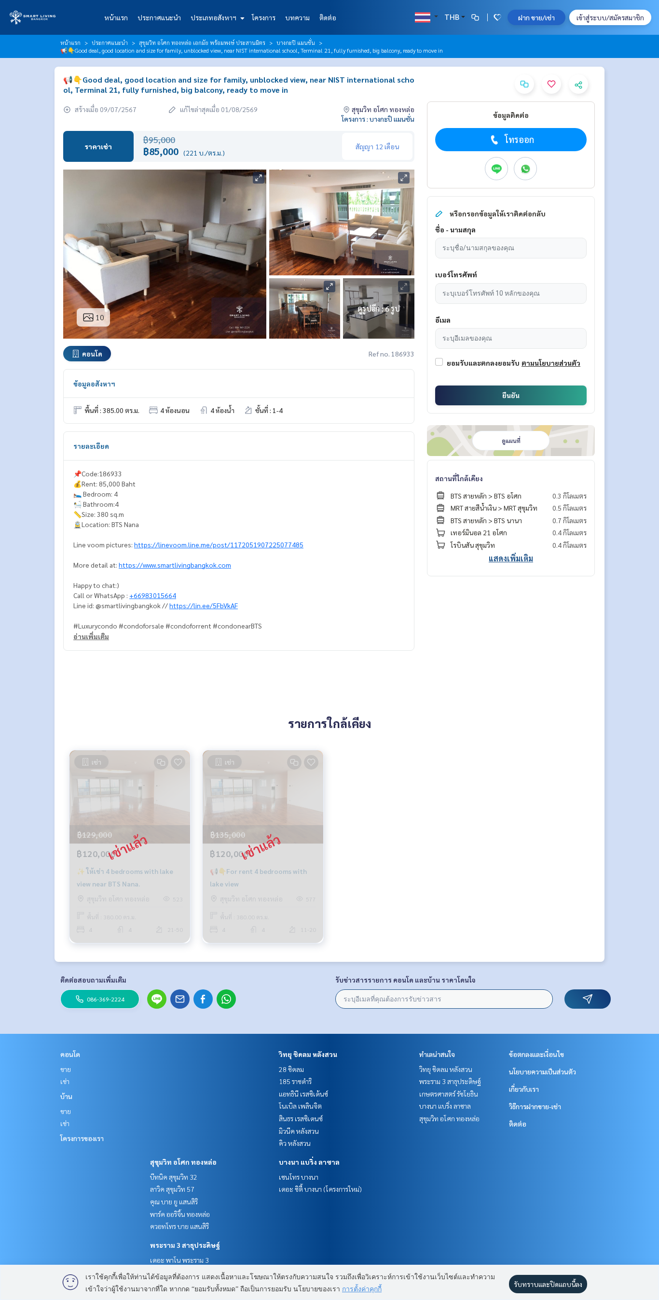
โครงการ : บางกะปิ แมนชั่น (378, 118)
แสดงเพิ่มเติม (511, 558)
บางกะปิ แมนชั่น (295, 42)
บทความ (297, 17)
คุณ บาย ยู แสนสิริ (174, 1201)
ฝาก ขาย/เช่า (536, 17)
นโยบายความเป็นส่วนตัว (542, 1071)
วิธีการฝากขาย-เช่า (535, 1106)
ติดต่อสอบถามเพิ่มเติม (93, 979)
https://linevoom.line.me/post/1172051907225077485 (218, 544)
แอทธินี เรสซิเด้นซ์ (303, 1093)
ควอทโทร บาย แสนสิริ (179, 1226)
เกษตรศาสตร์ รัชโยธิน (448, 1093)
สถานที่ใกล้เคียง (459, 478)
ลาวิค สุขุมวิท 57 (172, 1189)
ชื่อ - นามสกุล (455, 229)
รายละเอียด (91, 446)
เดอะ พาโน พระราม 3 (179, 1260)
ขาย (65, 1069)
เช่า (64, 1081)
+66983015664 (152, 595)
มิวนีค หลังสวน (299, 1131)
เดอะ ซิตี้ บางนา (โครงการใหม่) (320, 1189)
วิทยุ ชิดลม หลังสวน (308, 1054)
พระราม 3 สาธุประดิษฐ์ (185, 1245)
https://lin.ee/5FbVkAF (203, 605)
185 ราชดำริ (295, 1081)
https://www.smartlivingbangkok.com (175, 564)
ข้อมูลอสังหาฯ (94, 383)
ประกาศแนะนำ (159, 17)
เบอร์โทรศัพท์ (456, 274)
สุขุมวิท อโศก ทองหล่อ (183, 1161)
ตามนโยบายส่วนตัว (551, 362)
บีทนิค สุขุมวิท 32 (173, 1176)
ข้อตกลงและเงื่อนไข (536, 1054)
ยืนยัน (511, 395)
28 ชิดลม (291, 1069)
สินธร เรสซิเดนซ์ (301, 1118)
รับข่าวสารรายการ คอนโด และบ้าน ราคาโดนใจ (405, 979)
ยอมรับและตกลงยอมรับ (483, 362)
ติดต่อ (327, 17)
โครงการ (263, 17)
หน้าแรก (116, 17)
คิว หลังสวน (295, 1143)
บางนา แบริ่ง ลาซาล (309, 1161)
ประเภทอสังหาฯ (214, 17)
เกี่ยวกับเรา (524, 1089)
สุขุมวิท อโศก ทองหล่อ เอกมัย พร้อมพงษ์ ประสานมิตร (202, 42)
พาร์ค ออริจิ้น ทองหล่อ (180, 1214)
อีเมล (443, 319)
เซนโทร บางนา (298, 1176)
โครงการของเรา (82, 1138)
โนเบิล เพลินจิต (300, 1105)
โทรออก (519, 139)
